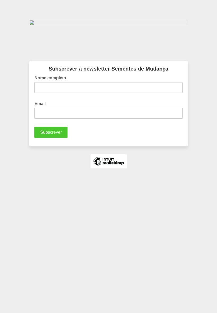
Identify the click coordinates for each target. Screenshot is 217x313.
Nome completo (51, 77)
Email (41, 103)
